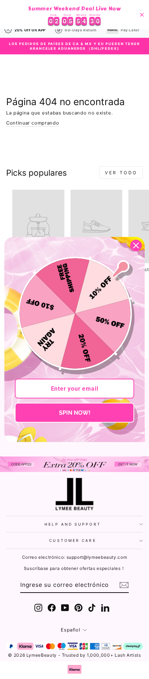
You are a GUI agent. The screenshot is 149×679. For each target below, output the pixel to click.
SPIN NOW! (74, 412)
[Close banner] (142, 14)
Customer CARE (72, 540)
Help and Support (72, 524)
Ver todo (121, 172)
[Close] (136, 245)
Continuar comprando (32, 123)
